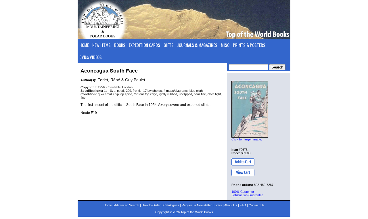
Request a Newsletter (197, 205)
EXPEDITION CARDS (144, 45)
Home (107, 205)
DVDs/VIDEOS (90, 57)
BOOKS (119, 45)
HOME (84, 45)
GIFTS (169, 45)
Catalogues (171, 205)
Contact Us (256, 205)
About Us (230, 205)
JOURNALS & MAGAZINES (197, 45)
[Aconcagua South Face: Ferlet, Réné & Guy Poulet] (249, 109)
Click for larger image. (246, 139)
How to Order (151, 205)
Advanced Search (126, 205)
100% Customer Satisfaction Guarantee (247, 193)
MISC (225, 45)
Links (218, 205)
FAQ (243, 205)
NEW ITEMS (101, 45)
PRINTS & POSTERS (249, 45)
